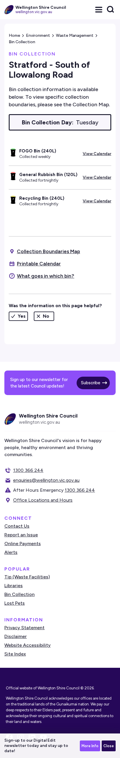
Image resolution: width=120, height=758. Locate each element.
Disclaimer (15, 636)
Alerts (10, 552)
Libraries (13, 585)
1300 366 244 (28, 470)
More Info (90, 746)
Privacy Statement (24, 627)
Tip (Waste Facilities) (27, 577)
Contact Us (16, 526)
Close (108, 746)
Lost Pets (14, 603)
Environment (38, 35)
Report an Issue (21, 535)
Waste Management (74, 35)
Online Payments (22, 543)
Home (14, 35)
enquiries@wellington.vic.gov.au (46, 480)
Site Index (15, 654)
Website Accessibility (27, 645)
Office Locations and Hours (43, 500)
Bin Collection (22, 41)
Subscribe (90, 382)
